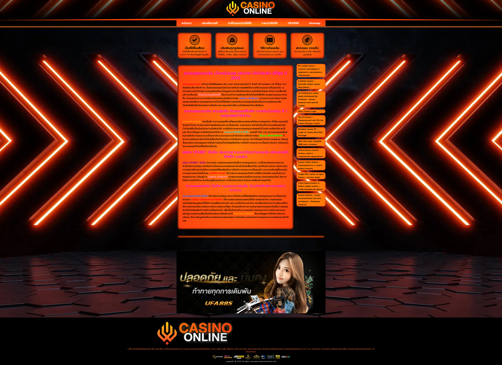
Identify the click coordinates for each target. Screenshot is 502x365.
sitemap (314, 23)
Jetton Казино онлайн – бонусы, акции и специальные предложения (310, 153)
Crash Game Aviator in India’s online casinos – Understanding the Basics (310, 186)
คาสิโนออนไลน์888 (240, 23)
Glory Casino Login (307, 111)
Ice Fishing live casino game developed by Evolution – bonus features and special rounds (308, 99)
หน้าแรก (187, 23)
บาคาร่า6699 (270, 23)
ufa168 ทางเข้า (217, 173)
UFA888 (293, 23)
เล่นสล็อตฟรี (210, 23)
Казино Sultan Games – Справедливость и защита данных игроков (310, 165)
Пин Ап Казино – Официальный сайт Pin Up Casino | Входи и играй (310, 120)
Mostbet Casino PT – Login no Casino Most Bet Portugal (310, 132)
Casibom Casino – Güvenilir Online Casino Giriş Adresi (309, 84)
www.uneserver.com (267, 361)
